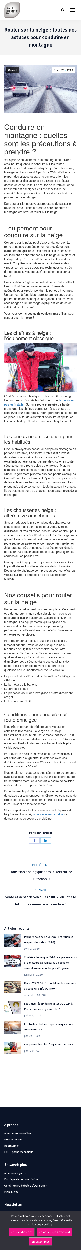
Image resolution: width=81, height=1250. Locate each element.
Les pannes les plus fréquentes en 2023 (48, 1044)
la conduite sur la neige (48, 814)
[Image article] (12, 940)
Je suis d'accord (21, 1232)
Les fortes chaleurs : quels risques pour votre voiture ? (49, 1026)
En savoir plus (41, 1241)
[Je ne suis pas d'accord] (76, 1230)
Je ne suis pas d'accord (54, 1232)
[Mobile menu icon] (72, 10)
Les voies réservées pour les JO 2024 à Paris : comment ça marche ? (48, 1006)
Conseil (12, 70)
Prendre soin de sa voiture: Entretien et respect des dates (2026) (48, 939)
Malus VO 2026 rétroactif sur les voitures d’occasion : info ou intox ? (50, 985)
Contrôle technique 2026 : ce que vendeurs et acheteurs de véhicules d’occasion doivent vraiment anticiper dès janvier (50, 963)
